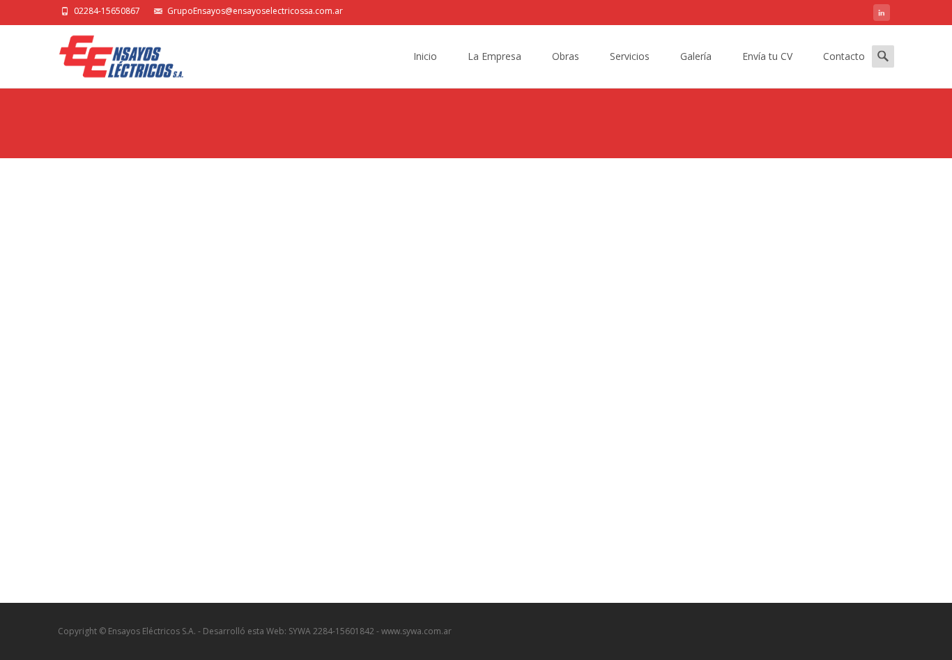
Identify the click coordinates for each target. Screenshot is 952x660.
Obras (565, 56)
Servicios (630, 56)
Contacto (844, 56)
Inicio (425, 56)
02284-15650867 (107, 11)
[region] (476, 380)
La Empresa (494, 56)
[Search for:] (883, 56)
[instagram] (881, 15)
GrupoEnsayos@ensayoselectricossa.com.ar (255, 11)
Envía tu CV (767, 56)
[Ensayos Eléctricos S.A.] (110, 53)
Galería (696, 56)
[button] (86, 371)
